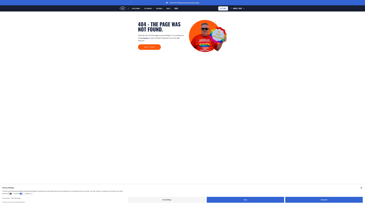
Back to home (149, 47)
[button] (136, 8)
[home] (122, 8)
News (176, 8)
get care (223, 8)
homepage (144, 38)
